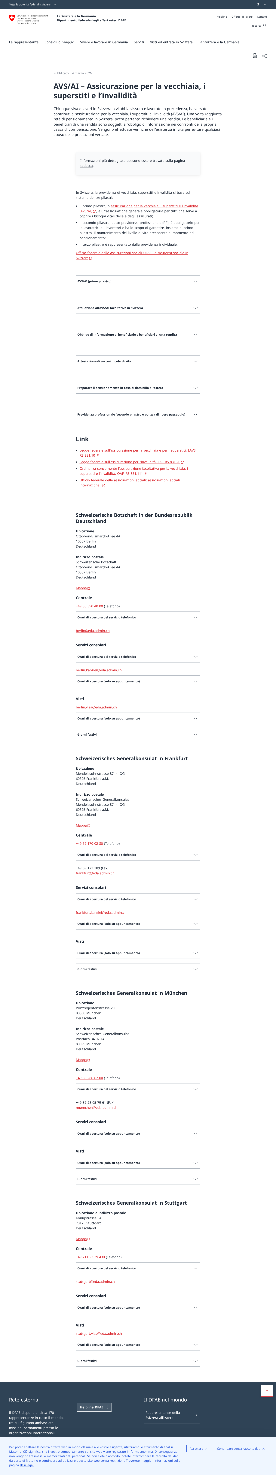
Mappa (81, 588)
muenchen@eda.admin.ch (96, 1107)
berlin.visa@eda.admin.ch (96, 707)
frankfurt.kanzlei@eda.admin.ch (101, 912)
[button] (23, 42)
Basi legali (27, 1465)
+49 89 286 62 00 (89, 1078)
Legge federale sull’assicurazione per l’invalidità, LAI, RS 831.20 (130, 462)
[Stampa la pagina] (254, 55)
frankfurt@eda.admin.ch (95, 873)
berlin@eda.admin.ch (93, 630)
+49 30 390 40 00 (89, 606)
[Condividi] (264, 55)
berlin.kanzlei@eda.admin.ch (99, 670)
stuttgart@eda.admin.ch (95, 1281)
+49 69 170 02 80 (89, 843)
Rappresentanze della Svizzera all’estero (163, 1415)
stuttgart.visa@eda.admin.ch (99, 1333)
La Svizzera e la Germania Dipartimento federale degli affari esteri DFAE (91, 18)
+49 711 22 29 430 (90, 1257)
